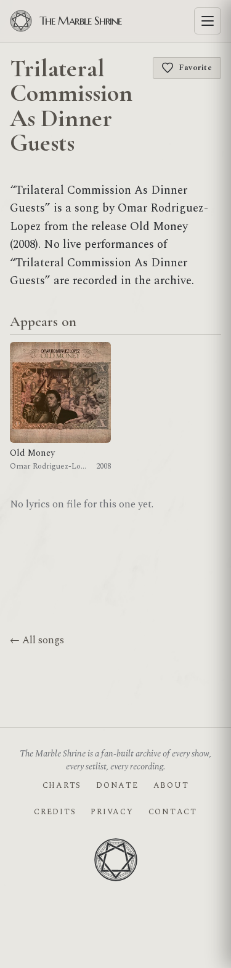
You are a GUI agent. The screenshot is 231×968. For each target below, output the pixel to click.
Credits (55, 811)
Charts (62, 785)
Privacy (112, 811)
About (171, 785)
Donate (117, 785)
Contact (172, 811)
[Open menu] (207, 20)
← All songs (37, 640)
